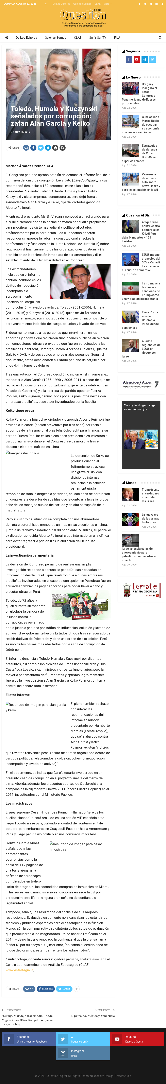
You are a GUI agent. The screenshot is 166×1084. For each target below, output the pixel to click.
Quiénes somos (82, 3)
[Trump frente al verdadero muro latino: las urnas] (130, 494)
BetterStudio (123, 1076)
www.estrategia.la (19, 970)
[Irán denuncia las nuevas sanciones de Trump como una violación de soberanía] (130, 288)
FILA (117, 37)
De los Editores (61, 3)
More (107, 3)
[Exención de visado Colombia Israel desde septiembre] (130, 317)
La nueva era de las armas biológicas (150, 518)
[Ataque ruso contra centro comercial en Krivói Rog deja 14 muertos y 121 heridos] (130, 226)
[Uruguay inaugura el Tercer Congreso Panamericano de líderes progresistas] (130, 88)
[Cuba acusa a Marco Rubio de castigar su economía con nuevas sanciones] (130, 121)
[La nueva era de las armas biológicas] (130, 519)
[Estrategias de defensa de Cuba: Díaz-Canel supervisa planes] (130, 150)
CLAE (98, 3)
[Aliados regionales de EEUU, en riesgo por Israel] (130, 345)
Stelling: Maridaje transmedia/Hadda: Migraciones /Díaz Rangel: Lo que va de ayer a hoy (27, 1020)
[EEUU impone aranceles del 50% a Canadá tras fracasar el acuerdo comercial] (130, 259)
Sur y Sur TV (97, 37)
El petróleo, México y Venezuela (93, 1016)
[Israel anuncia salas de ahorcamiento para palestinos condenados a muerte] (130, 540)
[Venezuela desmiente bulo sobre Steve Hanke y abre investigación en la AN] (130, 179)
